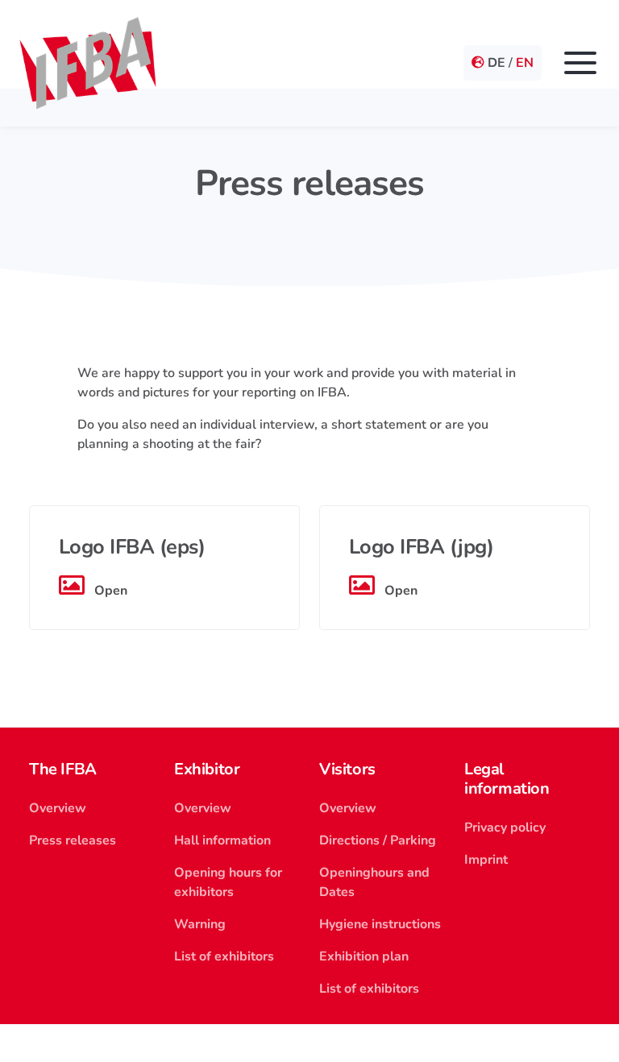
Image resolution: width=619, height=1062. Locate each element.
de (496, 63)
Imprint (486, 860)
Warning (200, 924)
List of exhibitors (224, 956)
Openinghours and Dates (374, 882)
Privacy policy (505, 827)
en (525, 63)
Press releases (72, 840)
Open (109, 590)
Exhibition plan (364, 956)
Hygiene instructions (380, 924)
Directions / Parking (377, 840)
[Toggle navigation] (580, 63)
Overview (57, 808)
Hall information (222, 840)
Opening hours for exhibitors (228, 882)
